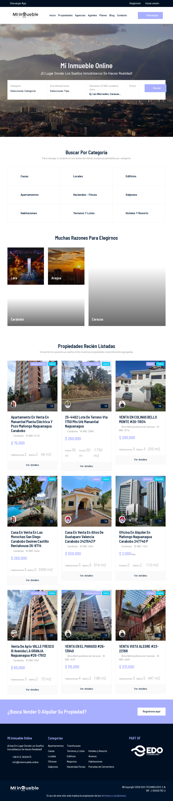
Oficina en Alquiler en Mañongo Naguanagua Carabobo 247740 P (135, 536)
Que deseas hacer (59, 86)
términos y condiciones (113, 795)
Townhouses (74, 745)
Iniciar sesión (152, 3)
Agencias (80, 15)
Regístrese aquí (151, 711)
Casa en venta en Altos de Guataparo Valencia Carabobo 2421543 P (84, 536)
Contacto (122, 15)
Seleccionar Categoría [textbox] (23, 91)
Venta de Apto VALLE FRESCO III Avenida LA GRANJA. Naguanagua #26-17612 (32, 650)
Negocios (72, 761)
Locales (52, 756)
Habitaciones (95, 761)
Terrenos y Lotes (76, 751)
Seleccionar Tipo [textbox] (59, 91)
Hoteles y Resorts (98, 751)
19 (105, 406)
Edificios (71, 756)
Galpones (53, 766)
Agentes (92, 15)
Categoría (15, 86)
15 (51, 406)
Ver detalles (32, 465)
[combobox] (27, 91)
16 (159, 406)
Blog (112, 15)
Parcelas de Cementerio (101, 766)
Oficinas (52, 761)
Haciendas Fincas (76, 766)
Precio (132, 86)
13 (105, 635)
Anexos (93, 756)
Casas (51, 751)
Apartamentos (56, 745)
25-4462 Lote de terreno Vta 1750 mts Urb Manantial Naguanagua (86, 421)
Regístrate (135, 3)
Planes (103, 15)
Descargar (152, 15)
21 (51, 521)
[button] (132, 91)
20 (159, 635)
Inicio (53, 15)
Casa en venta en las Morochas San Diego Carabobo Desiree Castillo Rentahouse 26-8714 (30, 539)
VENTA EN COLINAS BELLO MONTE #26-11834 (138, 419)
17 (159, 521)
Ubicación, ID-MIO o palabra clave (103, 88)
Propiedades (65, 15)
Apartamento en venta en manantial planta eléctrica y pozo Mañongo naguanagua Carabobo (32, 424)
